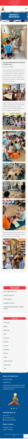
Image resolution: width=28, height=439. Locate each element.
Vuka (5, 368)
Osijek (5, 357)
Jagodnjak (6, 349)
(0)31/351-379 (15, 4)
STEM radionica (8, 299)
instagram (16, 408)
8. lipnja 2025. (6, 66)
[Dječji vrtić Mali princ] (2, 9)
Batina (5, 326)
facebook (11, 408)
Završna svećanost (9, 295)
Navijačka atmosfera (9, 303)
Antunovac (6, 322)
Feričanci (6, 342)
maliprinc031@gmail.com (15, 2)
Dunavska (6, 338)
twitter (14, 408)
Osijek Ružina (7, 365)
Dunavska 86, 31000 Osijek (15, 1)
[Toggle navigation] (25, 9)
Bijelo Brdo (6, 330)
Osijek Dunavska (8, 361)
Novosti (6, 353)
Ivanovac (6, 345)
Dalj (12, 66)
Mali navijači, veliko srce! (10, 291)
